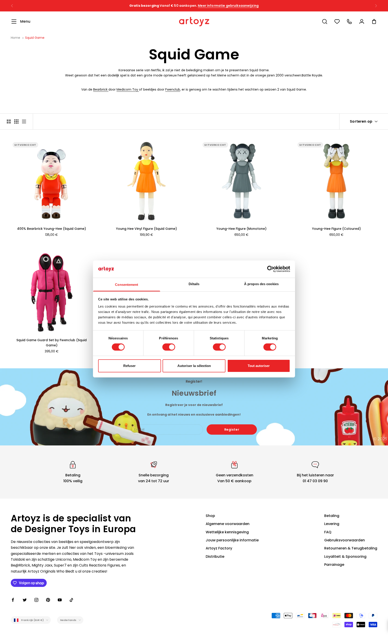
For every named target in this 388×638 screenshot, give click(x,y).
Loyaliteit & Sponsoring (345, 556)
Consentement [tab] (126, 284)
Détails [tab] (194, 284)
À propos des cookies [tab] (261, 284)
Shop (210, 515)
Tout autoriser (259, 366)
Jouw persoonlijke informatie (232, 540)
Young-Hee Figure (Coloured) (336, 228)
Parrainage (334, 564)
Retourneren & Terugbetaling (350, 548)
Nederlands (68, 620)
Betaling (331, 515)
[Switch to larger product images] (9, 121)
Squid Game (34, 37)
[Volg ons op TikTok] (71, 600)
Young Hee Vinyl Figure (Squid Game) (146, 228)
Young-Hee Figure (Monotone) (241, 228)
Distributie (215, 556)
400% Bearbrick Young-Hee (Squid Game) (51, 228)
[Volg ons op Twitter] (24, 600)
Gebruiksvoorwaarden (344, 540)
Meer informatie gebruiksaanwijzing (228, 5)
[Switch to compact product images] (24, 121)
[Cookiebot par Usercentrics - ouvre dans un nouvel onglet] (270, 269)
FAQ (327, 532)
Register (231, 429)
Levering (331, 523)
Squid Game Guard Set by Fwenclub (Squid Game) (51, 342)
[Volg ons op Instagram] (36, 600)
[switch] (168, 347)
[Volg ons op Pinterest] (48, 600)
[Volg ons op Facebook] (13, 600)
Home (15, 37)
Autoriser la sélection (194, 366)
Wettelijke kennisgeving (227, 532)
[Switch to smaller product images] (16, 121)
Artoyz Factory (219, 548)
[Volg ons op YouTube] (59, 600)
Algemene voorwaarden (227, 523)
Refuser (129, 366)
